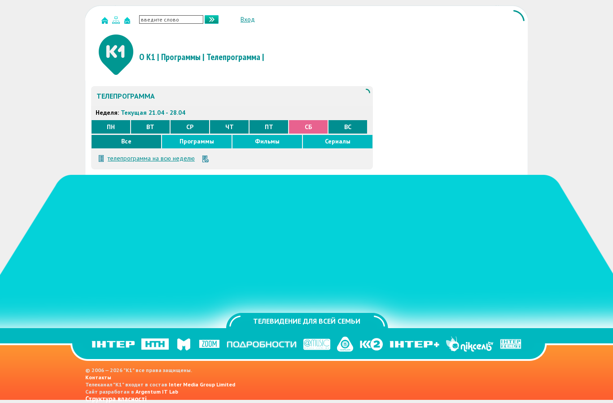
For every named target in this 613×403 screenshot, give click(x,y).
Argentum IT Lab (157, 391)
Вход (248, 19)
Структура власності (116, 398)
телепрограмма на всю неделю (151, 158)
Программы (181, 57)
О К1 (147, 57)
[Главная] (106, 22)
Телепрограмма (233, 57)
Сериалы (337, 141)
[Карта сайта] (117, 22)
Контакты (98, 377)
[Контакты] (128, 22)
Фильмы (267, 141)
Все (126, 141)
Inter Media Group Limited (202, 384)
